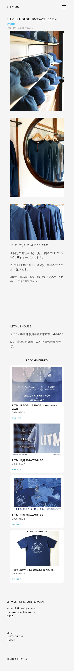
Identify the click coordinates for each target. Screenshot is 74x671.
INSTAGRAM (15, 636)
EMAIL (11, 639)
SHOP (10, 632)
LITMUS (13, 6)
